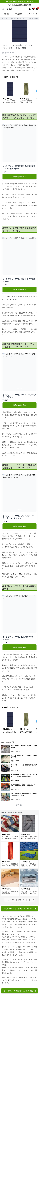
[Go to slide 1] (17, 388)
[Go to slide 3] (19, 509)
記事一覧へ (21, 805)
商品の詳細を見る (19, 177)
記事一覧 (18, 18)
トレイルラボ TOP (7, 18)
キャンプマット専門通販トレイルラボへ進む (18, 991)
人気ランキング (32, 14)
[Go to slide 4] (21, 388)
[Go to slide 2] (18, 388)
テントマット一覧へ (21, 899)
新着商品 (6, 14)
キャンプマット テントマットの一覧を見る (18, 909)
